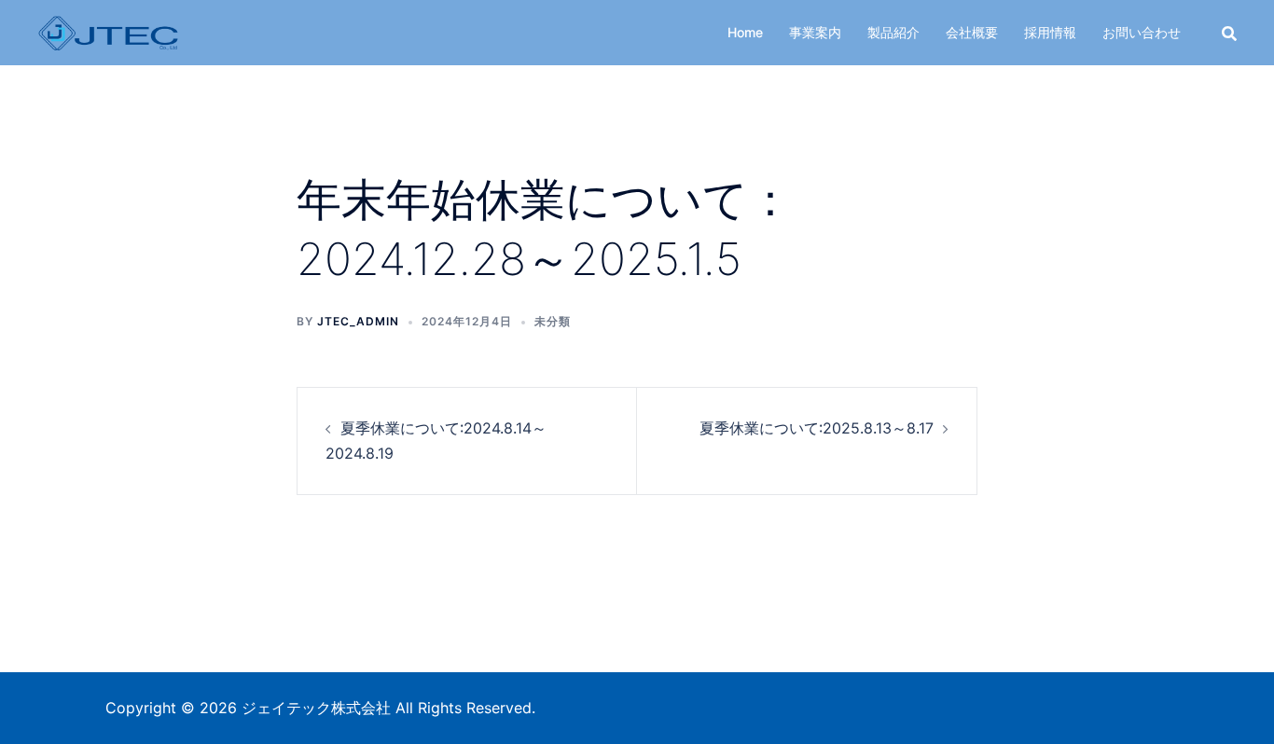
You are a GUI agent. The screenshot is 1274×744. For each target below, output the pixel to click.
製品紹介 (893, 32)
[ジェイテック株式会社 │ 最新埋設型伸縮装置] (108, 30)
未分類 (552, 321)
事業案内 (815, 32)
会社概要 (972, 32)
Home (745, 32)
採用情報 (1050, 32)
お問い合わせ (1141, 32)
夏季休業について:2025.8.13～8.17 (816, 428)
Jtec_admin (358, 321)
